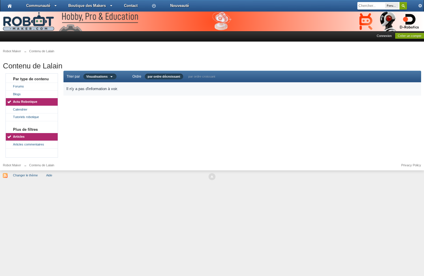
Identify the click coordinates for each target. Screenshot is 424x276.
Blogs (17, 94)
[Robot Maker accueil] (9, 6)
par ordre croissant (201, 76)
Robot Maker (12, 165)
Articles (19, 136)
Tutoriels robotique (26, 117)
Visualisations (98, 76)
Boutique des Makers (87, 5)
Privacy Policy (411, 165)
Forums (18, 86)
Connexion (384, 36)
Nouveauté (179, 5)
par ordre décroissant (164, 76)
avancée (415, 5)
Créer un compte (409, 36)
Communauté (38, 5)
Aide (49, 175)
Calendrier (20, 109)
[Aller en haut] (212, 176)
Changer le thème (25, 175)
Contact (131, 5)
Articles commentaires (28, 144)
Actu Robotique (25, 101)
